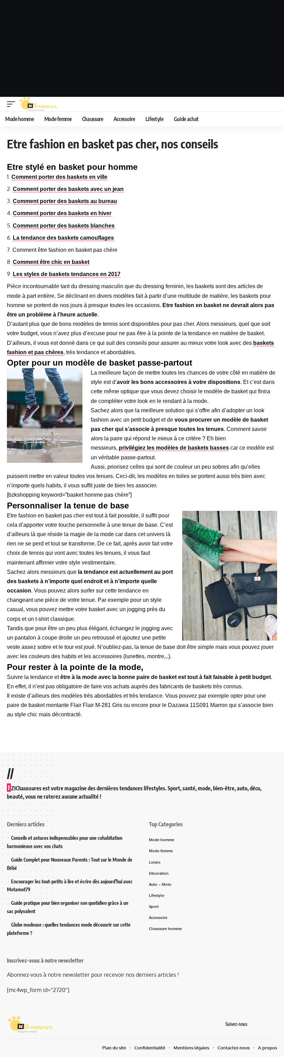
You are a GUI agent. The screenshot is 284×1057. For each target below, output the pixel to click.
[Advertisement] (142, 48)
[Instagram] (273, 1024)
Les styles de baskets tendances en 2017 (67, 274)
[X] (265, 1024)
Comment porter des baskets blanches (64, 226)
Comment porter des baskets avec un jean (68, 189)
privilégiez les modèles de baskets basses (174, 448)
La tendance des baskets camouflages (63, 238)
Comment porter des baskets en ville (59, 177)
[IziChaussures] (38, 104)
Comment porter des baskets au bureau (65, 201)
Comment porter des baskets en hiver (62, 213)
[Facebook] (256, 1024)
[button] (13, 104)
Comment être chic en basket (51, 262)
